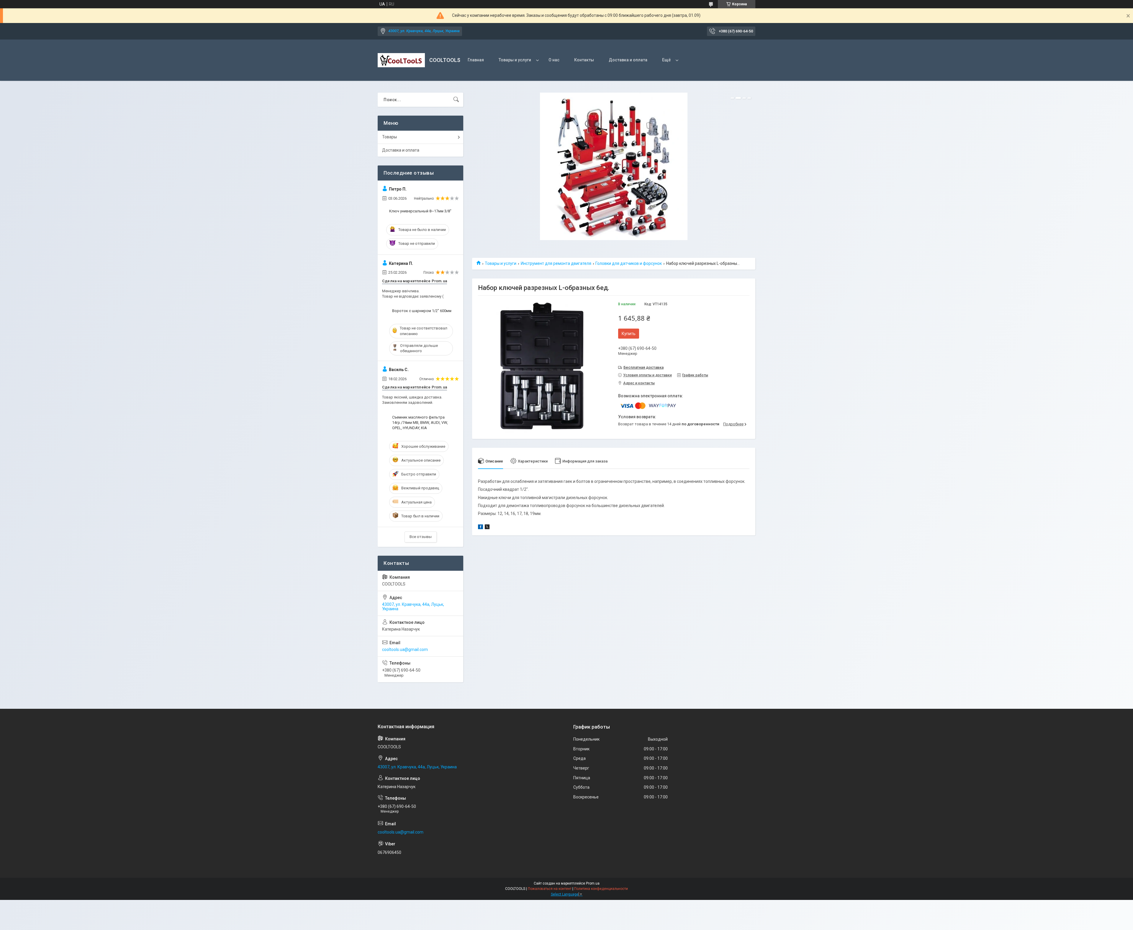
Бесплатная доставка (643, 367)
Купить (629, 333)
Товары (389, 137)
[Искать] (456, 100)
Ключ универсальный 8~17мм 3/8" (420, 211)
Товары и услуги (515, 60)
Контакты (584, 60)
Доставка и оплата (628, 60)
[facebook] (480, 527)
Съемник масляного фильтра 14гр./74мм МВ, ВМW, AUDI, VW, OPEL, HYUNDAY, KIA (420, 422)
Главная (476, 60)
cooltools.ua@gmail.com (405, 649)
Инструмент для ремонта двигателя (556, 263)
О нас (554, 60)
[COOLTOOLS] (401, 60)
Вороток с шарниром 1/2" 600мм (421, 311)
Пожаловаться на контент (550, 889)
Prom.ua (593, 883)
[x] (487, 527)
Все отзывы (421, 536)
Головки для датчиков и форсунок (628, 263)
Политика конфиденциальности (601, 889)
